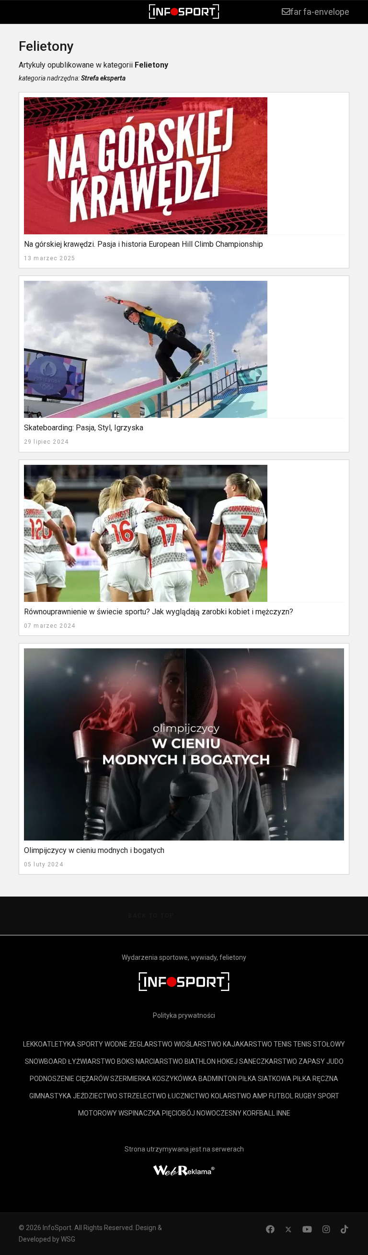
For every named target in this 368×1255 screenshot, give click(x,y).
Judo (335, 1061)
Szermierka (130, 1078)
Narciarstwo (159, 1061)
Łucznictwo (188, 1096)
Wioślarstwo (197, 1044)
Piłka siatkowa (264, 1078)
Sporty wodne (102, 1044)
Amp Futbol (273, 1096)
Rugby (305, 1096)
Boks (125, 1061)
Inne (283, 1113)
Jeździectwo (95, 1096)
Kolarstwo (231, 1096)
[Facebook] (270, 1229)
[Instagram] (326, 1229)
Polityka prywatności (184, 1015)
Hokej (227, 1061)
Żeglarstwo (150, 1044)
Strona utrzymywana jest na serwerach (184, 1149)
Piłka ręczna (315, 1078)
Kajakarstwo (247, 1044)
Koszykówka (174, 1078)
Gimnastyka (50, 1096)
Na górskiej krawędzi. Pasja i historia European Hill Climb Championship (143, 244)
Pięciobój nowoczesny (202, 1113)
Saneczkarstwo (268, 1061)
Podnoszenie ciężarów (69, 1078)
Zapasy (312, 1061)
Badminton (217, 1078)
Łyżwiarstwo (91, 1061)
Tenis (283, 1044)
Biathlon (200, 1061)
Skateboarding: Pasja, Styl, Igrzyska (83, 427)
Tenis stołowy (319, 1044)
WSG (68, 1239)
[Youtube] (307, 1229)
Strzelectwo (142, 1096)
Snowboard (46, 1061)
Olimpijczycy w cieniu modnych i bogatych (94, 850)
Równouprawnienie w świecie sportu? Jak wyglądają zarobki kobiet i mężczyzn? (158, 611)
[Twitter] (288, 1229)
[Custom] (344, 1229)
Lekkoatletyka (49, 1044)
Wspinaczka (139, 1113)
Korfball (259, 1113)
